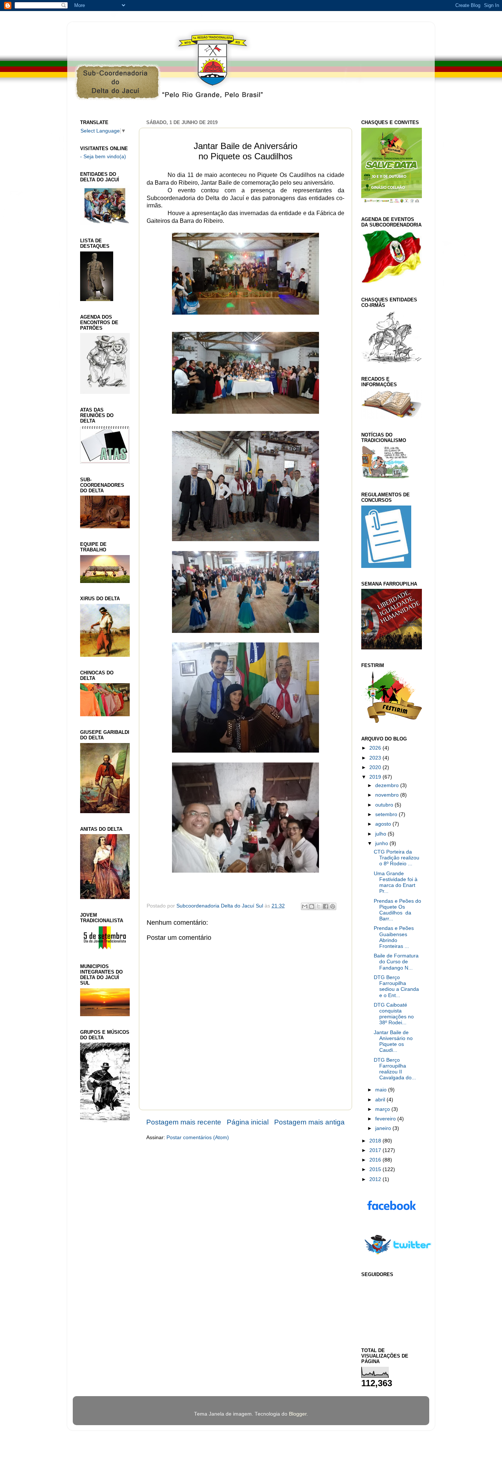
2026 (376, 748)
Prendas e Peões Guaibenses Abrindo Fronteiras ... (394, 937)
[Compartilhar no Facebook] (325, 906)
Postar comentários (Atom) (197, 1137)
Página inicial (248, 1122)
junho (382, 843)
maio (381, 1090)
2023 (376, 758)
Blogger (297, 1414)
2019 (376, 777)
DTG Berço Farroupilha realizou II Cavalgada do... (395, 1069)
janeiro (383, 1128)
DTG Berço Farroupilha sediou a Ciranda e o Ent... (396, 986)
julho (381, 834)
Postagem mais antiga (309, 1122)
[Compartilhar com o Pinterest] (332, 906)
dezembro (387, 785)
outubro (385, 805)
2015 (376, 1169)
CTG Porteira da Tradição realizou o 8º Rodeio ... (396, 857)
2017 (376, 1150)
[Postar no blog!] (311, 906)
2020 (376, 767)
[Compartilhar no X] (318, 906)
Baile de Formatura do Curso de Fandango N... (396, 961)
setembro (387, 814)
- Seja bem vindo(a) (103, 156)
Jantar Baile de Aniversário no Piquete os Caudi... (393, 1041)
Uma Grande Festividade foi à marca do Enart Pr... (395, 882)
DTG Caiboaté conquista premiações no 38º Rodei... (394, 1014)
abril (381, 1099)
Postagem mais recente (183, 1122)
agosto (383, 824)
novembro (387, 795)
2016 (376, 1160)
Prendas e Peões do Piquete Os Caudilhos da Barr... (397, 910)
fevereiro (386, 1119)
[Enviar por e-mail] (304, 906)
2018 (376, 1141)
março (383, 1109)
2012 (376, 1179)
